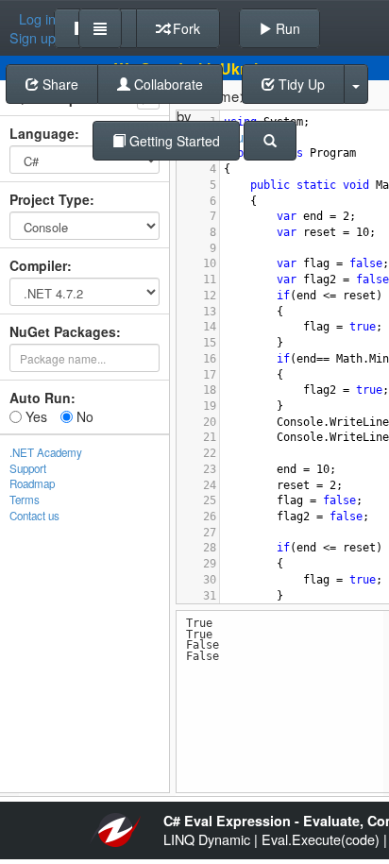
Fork (184, 28)
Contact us (34, 515)
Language (42, 133)
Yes (34, 416)
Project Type (49, 199)
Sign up (32, 37)
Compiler (38, 265)
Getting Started (173, 140)
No (83, 416)
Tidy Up (300, 84)
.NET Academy (45, 452)
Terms (24, 499)
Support (27, 468)
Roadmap (32, 483)
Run (286, 28)
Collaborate (166, 84)
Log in (37, 18)
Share (58, 84)
